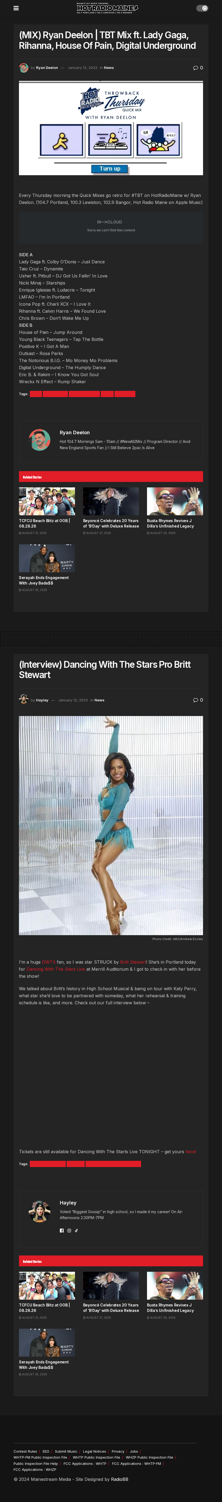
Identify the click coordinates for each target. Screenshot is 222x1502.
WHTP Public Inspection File (96, 1457)
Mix (35, 394)
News (109, 67)
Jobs (134, 1451)
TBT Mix (125, 394)
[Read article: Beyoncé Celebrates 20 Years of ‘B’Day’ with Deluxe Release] (111, 501)
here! (190, 1151)
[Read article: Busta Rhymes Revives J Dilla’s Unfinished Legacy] (175, 501)
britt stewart (47, 1164)
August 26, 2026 (162, 533)
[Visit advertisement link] (111, 410)
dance (75, 1164)
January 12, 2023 (82, 67)
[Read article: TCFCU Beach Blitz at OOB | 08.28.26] (47, 501)
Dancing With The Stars (113, 1164)
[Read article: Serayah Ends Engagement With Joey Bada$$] (47, 558)
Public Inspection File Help (36, 1463)
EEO (46, 1451)
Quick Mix (55, 394)
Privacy (118, 1451)
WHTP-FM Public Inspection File (40, 1457)
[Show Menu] (16, 8)
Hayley (42, 700)
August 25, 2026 (34, 590)
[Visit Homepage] (107, 8)
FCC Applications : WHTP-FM (136, 1463)
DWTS (49, 962)
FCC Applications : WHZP (35, 1469)
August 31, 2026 (34, 533)
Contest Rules (25, 1451)
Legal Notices (94, 1451)
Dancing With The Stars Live (56, 969)
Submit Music (66, 1451)
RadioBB (119, 1479)
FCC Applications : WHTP (85, 1463)
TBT (107, 394)
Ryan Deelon (47, 67)
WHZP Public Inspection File (149, 1457)
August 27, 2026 (98, 533)
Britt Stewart (133, 962)
